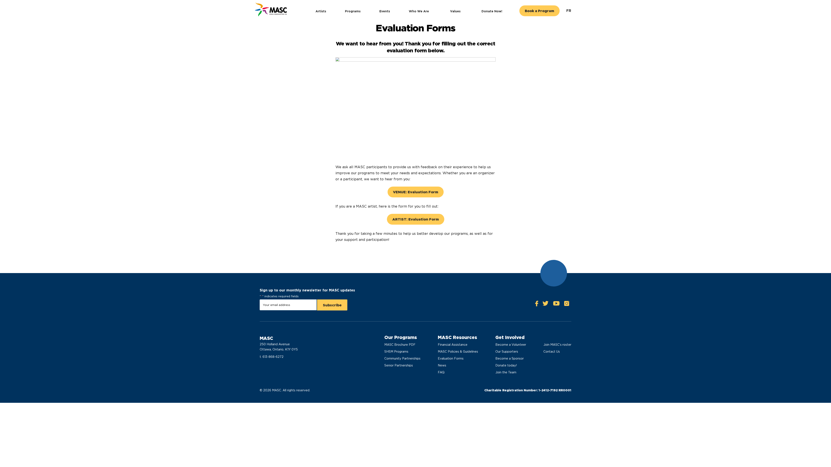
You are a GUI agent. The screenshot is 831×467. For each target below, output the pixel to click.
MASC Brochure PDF (400, 344)
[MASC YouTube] (556, 304)
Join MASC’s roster (557, 344)
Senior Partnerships (398, 365)
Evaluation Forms (451, 358)
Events (384, 11)
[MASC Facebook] (536, 304)
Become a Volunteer (510, 344)
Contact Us (551, 351)
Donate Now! (492, 11)
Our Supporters (506, 351)
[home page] (270, 10)
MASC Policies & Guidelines (458, 351)
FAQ (441, 372)
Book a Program (539, 11)
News (442, 365)
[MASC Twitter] (545, 304)
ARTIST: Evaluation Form (415, 219)
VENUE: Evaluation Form (415, 192)
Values (455, 11)
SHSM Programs (396, 351)
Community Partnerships (402, 358)
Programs (353, 11)
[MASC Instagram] (566, 304)
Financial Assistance (452, 344)
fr (568, 11)
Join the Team (505, 372)
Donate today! (506, 365)
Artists (321, 11)
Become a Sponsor (509, 358)
